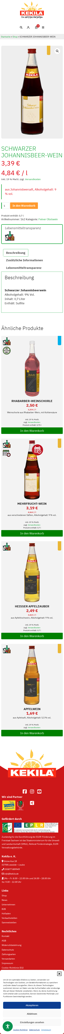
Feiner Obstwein (48, 219)
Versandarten (8, 958)
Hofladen (6, 913)
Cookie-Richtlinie (20, 1030)
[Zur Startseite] (32, 782)
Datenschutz (34, 1030)
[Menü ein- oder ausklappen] (43, 27)
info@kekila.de (11, 873)
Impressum (46, 1030)
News (4, 899)
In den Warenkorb (24, 205)
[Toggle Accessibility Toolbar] (7, 1026)
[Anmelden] (28, 27)
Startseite (6, 36)
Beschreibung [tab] (15, 253)
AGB (4, 940)
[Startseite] (32, 17)
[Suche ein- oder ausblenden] (21, 27)
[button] (59, 973)
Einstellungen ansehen (32, 1022)
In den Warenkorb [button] (32, 431)
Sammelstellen (9, 922)
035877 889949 (12, 869)
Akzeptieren (32, 1005)
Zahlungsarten (9, 954)
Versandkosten (33, 179)
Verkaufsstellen (9, 917)
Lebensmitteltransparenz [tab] (23, 268)
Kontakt (5, 936)
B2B (4, 908)
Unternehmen (8, 904)
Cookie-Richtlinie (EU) (13, 967)
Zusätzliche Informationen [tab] (24, 260)
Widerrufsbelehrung (11, 945)
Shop (15, 36)
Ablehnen (32, 1013)
